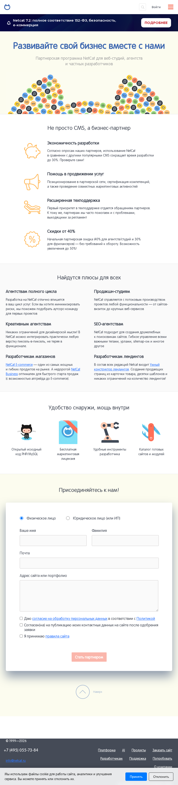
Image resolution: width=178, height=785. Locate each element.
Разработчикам (111, 758)
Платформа (106, 750)
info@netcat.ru (16, 760)
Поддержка (137, 758)
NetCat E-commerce (19, 364)
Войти (156, 7)
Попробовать (162, 758)
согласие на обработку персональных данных (69, 618)
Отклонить (161, 776)
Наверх (97, 691)
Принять (136, 776)
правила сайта (57, 636)
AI (123, 750)
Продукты (139, 750)
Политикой (146, 618)
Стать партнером (89, 657)
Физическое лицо (41, 518)
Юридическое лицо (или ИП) (96, 518)
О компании (163, 767)
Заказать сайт (162, 750)
